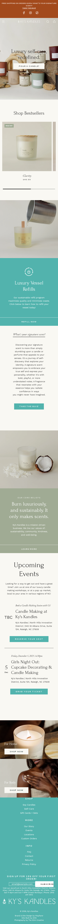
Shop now (16, 751)
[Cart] (54, 21)
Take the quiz (29, 8)
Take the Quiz (29, 406)
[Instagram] (30, 13)
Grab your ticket (29, 691)
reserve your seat (29, 639)
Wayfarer (39, 916)
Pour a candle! (29, 66)
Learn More (29, 549)
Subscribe (47, 884)
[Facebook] (24, 13)
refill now (29, 321)
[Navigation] (3, 21)
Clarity (27, 176)
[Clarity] (27, 146)
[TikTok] (37, 13)
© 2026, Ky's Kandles (29, 911)
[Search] (47, 21)
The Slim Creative (36, 920)
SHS (35, 918)
